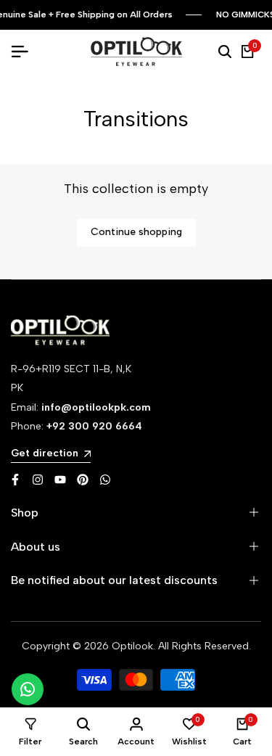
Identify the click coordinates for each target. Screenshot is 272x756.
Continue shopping (136, 232)
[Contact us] (28, 689)
